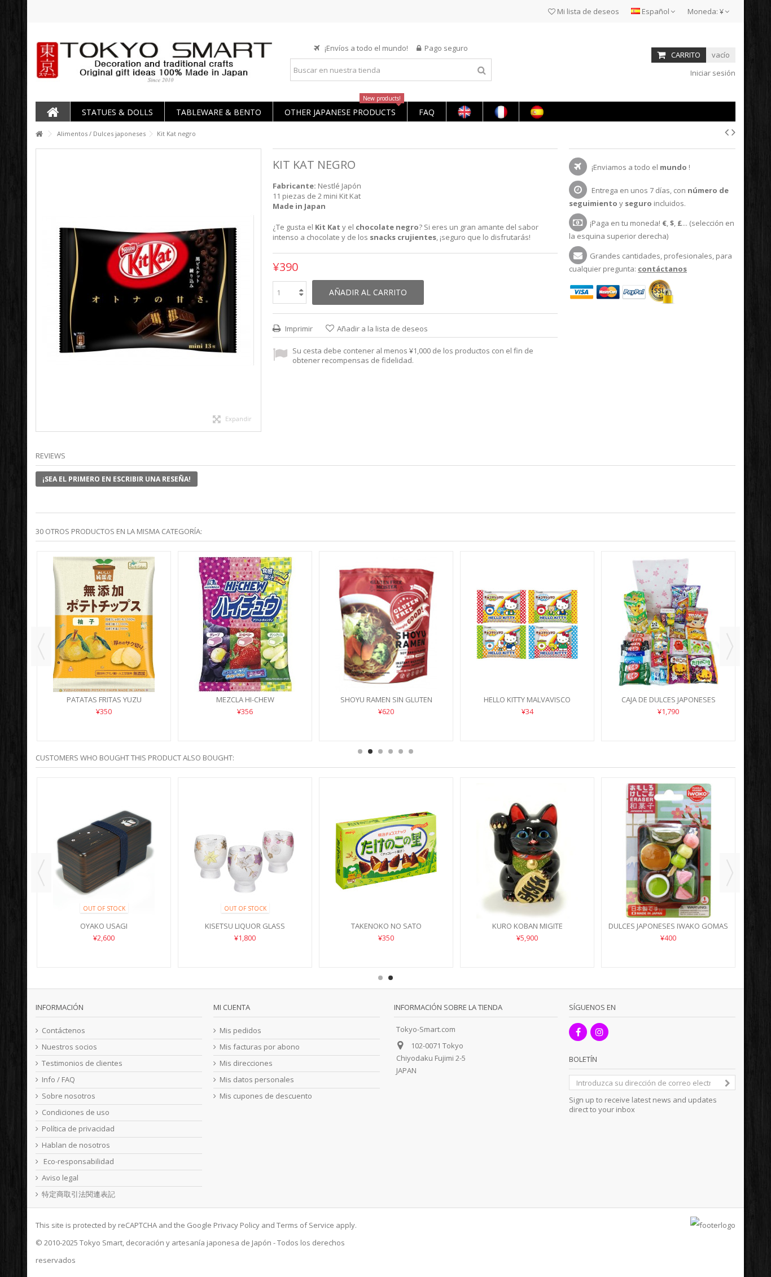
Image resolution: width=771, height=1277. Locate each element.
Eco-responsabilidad (78, 1161)
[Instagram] (599, 1032)
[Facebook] (578, 1032)
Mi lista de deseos (587, 11)
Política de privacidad (78, 1129)
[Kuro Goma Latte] (138, 607)
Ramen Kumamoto (703, 666)
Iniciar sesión (712, 73)
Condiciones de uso (75, 1112)
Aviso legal (60, 1178)
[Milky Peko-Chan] (562, 607)
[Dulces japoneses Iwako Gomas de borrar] (145, 851)
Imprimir (298, 328)
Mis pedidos (240, 1030)
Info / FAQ (58, 1079)
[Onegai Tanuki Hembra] (427, 851)
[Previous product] (727, 132)
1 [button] (360, 751)
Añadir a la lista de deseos (382, 328)
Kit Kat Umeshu (286, 926)
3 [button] (380, 751)
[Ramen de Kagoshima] (421, 607)
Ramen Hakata (279, 666)
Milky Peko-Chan (562, 666)
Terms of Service (305, 1225)
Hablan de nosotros (76, 1145)
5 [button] (400, 751)
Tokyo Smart (101, 1242)
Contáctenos (63, 1030)
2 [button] (370, 751)
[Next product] (733, 132)
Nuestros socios (69, 1047)
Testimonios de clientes (82, 1063)
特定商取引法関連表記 (78, 1194)
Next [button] (730, 646)
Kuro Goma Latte (139, 666)
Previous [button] (41, 646)
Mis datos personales (257, 1079)
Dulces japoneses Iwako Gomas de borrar (145, 931)
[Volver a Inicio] (39, 134)
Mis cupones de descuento (266, 1096)
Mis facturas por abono (260, 1047)
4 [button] (390, 751)
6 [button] (411, 751)
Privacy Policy (236, 1225)
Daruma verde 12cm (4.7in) (568, 926)
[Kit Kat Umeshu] (286, 851)
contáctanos (662, 269)
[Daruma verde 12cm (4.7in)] (568, 851)
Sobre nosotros (68, 1096)
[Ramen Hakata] (279, 607)
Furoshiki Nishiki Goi (709, 926)
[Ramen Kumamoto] (703, 607)
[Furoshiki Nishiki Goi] (709, 851)
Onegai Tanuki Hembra (427, 926)
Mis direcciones (246, 1063)
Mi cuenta (231, 1007)
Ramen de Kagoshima (421, 666)
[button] (117, 111)
